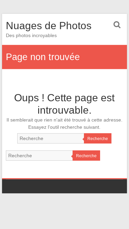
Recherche (97, 138)
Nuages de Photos (49, 25)
